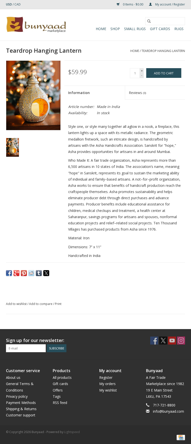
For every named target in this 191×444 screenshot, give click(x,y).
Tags (57, 396)
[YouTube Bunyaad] (172, 341)
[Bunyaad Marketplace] (36, 25)
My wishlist (108, 390)
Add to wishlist (16, 304)
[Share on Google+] (16, 273)
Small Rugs (135, 28)
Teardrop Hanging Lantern (163, 51)
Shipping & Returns (21, 408)
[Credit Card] (180, 437)
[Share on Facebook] (9, 273)
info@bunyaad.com (168, 411)
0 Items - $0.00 (133, 4)
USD (9, 4)
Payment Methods (21, 402)
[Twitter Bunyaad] (163, 341)
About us (13, 377)
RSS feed (60, 402)
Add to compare (41, 304)
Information (79, 92)
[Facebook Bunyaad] (154, 341)
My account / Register (169, 4)
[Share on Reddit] (31, 273)
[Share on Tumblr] (39, 273)
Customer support (20, 415)
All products (62, 377)
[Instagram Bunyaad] (181, 341)
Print (58, 304)
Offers (58, 390)
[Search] (149, 21)
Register (105, 377)
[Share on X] (46, 273)
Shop (115, 28)
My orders (107, 383)
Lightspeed (72, 432)
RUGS (179, 28)
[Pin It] (24, 273)
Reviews (137, 92)
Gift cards (160, 28)
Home (101, 28)
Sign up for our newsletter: (35, 340)
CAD (17, 4)
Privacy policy (17, 396)
